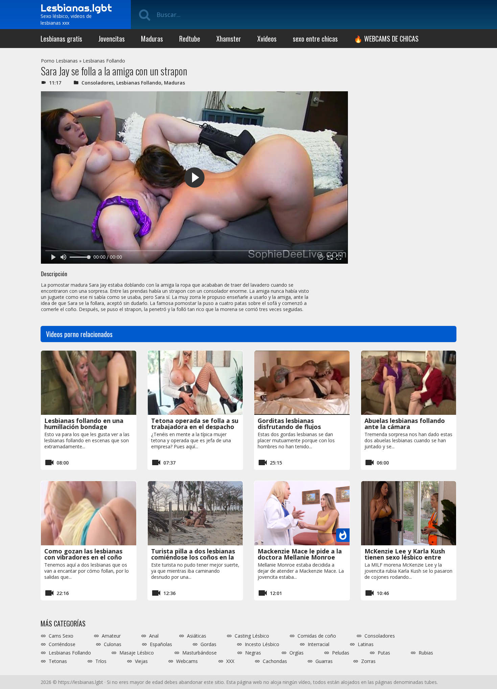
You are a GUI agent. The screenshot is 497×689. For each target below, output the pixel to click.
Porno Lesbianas (59, 60)
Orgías (296, 653)
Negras (253, 653)
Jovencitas (111, 38)
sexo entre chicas (315, 38)
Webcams (187, 661)
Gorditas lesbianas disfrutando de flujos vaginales (289, 427)
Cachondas (275, 661)
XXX (230, 661)
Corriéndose (62, 644)
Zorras (368, 661)
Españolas (161, 644)
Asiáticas (196, 636)
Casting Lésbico (252, 636)
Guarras (324, 661)
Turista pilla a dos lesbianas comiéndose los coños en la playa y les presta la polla (193, 557)
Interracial (318, 644)
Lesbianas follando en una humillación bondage (83, 424)
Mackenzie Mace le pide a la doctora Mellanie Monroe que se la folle (300, 557)
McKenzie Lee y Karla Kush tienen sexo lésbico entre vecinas (404, 557)
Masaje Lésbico (136, 653)
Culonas (112, 644)
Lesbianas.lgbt (76, 8)
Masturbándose (199, 653)
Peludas (340, 653)
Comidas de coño (317, 636)
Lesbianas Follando (104, 60)
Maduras (152, 38)
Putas (384, 653)
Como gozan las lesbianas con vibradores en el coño (83, 554)
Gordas (208, 644)
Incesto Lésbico (262, 644)
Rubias (426, 653)
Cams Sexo (61, 636)
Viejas (141, 661)
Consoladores (97, 82)
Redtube (189, 38)
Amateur (111, 636)
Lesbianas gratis (61, 38)
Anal (154, 636)
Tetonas (58, 661)
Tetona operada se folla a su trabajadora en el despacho (194, 424)
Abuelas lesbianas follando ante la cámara (404, 424)
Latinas (366, 644)
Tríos (100, 661)
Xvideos (267, 38)
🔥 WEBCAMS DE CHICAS (386, 38)
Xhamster (228, 38)
